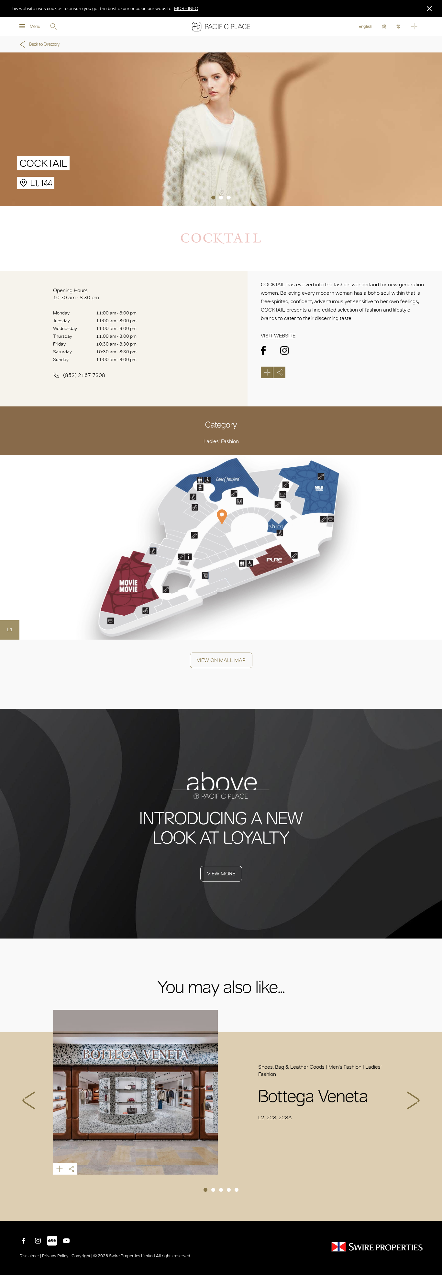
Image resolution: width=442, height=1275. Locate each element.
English (365, 26)
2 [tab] (221, 197)
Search (53, 26)
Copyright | (82, 1255)
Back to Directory (44, 44)
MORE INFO (186, 8)
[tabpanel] (221, 129)
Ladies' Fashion (221, 441)
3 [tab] (229, 197)
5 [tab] (236, 1190)
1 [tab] (213, 197)
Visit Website (278, 336)
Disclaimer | (30, 1255)
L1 (10, 629)
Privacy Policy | (56, 1255)
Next (413, 1100)
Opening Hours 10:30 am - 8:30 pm (76, 294)
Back (432, 1211)
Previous (29, 1100)
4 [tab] (229, 1190)
